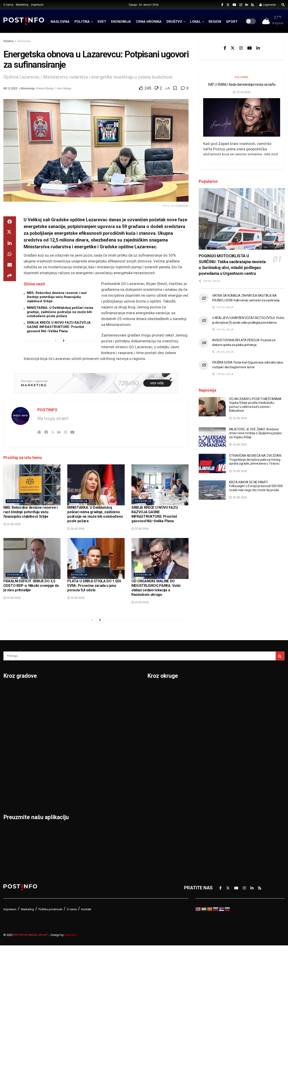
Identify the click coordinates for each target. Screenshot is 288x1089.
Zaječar (107, 772)
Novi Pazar (62, 702)
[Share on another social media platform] (9, 275)
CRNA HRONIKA (149, 22)
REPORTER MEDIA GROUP (31, 935)
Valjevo (107, 737)
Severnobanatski (233, 737)
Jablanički (157, 714)
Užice (105, 725)
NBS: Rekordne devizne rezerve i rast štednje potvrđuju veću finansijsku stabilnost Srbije (57, 297)
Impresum (37, 4)
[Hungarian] (204, 908)
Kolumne (242, 77)
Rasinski (224, 702)
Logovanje (269, 4)
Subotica (108, 714)
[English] (198, 908)
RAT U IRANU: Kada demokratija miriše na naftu (241, 84)
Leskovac (13, 784)
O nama (8, 4)
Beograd (12, 690)
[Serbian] (222, 908)
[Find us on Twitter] (228, 5)
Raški (221, 714)
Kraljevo (11, 761)
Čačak (9, 714)
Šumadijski (227, 772)
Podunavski (159, 831)
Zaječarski (226, 796)
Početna (8, 41)
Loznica (11, 796)
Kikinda (10, 737)
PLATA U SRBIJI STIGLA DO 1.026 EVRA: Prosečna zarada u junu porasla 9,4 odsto (94, 585)
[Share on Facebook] (9, 221)
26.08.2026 (13, 524)
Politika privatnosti (50, 909)
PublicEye (70, 935)
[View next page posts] (63, 341)
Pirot (56, 737)
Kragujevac (15, 749)
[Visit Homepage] (23, 21)
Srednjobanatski (232, 749)
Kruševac (12, 772)
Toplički (223, 784)
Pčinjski (155, 807)
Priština (59, 761)
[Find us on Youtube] (234, 5)
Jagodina (13, 725)
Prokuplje (61, 772)
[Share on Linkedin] (9, 243)
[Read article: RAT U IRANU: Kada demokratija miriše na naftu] (241, 117)
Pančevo (60, 725)
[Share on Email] (9, 265)
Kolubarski (158, 749)
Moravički (157, 784)
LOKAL (195, 22)
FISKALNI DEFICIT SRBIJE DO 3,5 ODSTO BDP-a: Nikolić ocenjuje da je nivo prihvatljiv (31, 585)
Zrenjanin (109, 784)
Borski (154, 690)
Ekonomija (24, 41)
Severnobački (230, 725)
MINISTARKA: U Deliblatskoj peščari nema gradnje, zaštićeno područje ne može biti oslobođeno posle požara (60, 312)
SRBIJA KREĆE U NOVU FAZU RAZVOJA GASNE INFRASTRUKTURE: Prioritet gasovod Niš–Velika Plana (59, 327)
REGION (215, 22)
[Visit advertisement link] (96, 383)
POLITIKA (82, 22)
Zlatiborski (227, 819)
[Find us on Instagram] (240, 5)
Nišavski (156, 796)
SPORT (232, 22)
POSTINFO (47, 409)
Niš (54, 690)
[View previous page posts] (55, 341)
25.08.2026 (141, 528)
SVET (101, 22)
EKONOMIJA (121, 22)
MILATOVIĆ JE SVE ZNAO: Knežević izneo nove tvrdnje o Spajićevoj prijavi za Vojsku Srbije (255, 433)
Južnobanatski (162, 737)
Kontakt (86, 909)
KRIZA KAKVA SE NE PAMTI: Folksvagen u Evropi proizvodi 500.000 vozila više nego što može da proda (256, 486)
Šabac (57, 784)
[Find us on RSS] (252, 5)
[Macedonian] (210, 908)
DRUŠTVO (174, 22)
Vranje (106, 749)
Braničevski (159, 702)
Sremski (224, 761)
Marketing (22, 4)
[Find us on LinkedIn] (246, 5)
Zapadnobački (230, 807)
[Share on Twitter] (9, 232)
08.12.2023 (10, 88)
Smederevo (63, 796)
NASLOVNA (60, 22)
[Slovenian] (227, 908)
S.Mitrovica (111, 702)
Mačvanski (158, 772)
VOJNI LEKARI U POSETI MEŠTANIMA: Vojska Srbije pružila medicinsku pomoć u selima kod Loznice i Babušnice (255, 405)
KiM (151, 761)
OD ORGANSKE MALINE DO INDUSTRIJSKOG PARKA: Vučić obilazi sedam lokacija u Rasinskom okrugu (156, 588)
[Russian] (216, 908)
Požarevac (62, 749)
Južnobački (159, 725)
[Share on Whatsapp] (9, 254)
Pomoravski (228, 690)
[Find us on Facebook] (222, 5)
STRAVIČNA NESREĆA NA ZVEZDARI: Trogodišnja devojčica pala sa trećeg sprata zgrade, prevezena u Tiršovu (255, 459)
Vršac (105, 761)
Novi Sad (60, 714)
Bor (7, 702)
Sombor (107, 690)
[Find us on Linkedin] (258, 48)
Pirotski (155, 819)
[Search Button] (283, 4)
